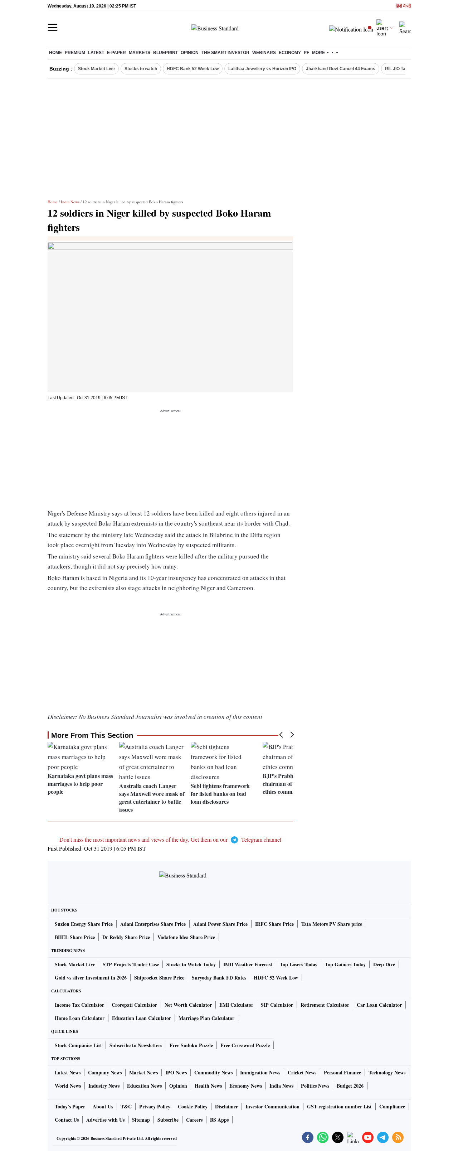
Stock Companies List (78, 1045)
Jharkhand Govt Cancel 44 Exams (340, 68)
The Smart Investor (225, 52)
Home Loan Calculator (79, 1018)
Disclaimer (226, 1106)
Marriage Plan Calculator (206, 1018)
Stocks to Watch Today (191, 964)
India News (70, 201)
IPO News (176, 1072)
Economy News (245, 1085)
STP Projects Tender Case (131, 964)
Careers (194, 1119)
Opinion (190, 52)
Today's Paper (70, 1106)
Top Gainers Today (345, 964)
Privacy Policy (154, 1106)
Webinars (264, 52)
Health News (208, 1085)
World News (68, 1085)
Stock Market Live (96, 68)
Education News (144, 1085)
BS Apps (219, 1119)
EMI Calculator (236, 1005)
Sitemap (141, 1119)
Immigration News (260, 1072)
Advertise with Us (105, 1119)
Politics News (315, 1085)
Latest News (68, 1072)
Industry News (104, 1085)
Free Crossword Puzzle (245, 1045)
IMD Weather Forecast (247, 964)
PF (306, 52)
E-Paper (116, 52)
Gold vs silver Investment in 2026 (91, 977)
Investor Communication (272, 1106)
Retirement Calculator (325, 1005)
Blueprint (165, 52)
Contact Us (67, 1119)
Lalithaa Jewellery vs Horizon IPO (262, 68)
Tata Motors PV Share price (331, 924)
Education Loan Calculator (141, 1018)
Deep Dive (384, 964)
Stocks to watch (141, 68)
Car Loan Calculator (379, 1005)
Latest (96, 52)
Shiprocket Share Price (159, 977)
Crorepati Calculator (134, 1005)
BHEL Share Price (75, 937)
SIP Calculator (277, 1005)
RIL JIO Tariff (398, 68)
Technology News (387, 1072)
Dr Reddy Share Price (126, 937)
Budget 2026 (350, 1085)
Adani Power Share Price (220, 924)
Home (55, 52)
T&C (126, 1106)
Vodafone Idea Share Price (186, 937)
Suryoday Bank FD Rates (219, 977)
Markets (139, 52)
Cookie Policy (193, 1106)
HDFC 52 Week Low (276, 977)
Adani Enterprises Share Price (153, 924)
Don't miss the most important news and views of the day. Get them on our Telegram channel (170, 839)
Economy (290, 52)
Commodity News (213, 1072)
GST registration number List (339, 1106)
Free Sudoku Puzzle (191, 1045)
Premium (75, 52)
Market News (143, 1072)
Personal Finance (342, 1072)
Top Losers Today (298, 964)
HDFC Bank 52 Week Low (193, 68)
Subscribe (168, 1119)
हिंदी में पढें (403, 6)
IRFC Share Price (274, 924)
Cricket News (302, 1072)
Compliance (392, 1106)
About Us (103, 1106)
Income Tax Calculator (79, 1005)
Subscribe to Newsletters (135, 1045)
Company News (105, 1072)
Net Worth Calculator (188, 1005)
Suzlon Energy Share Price (84, 924)
